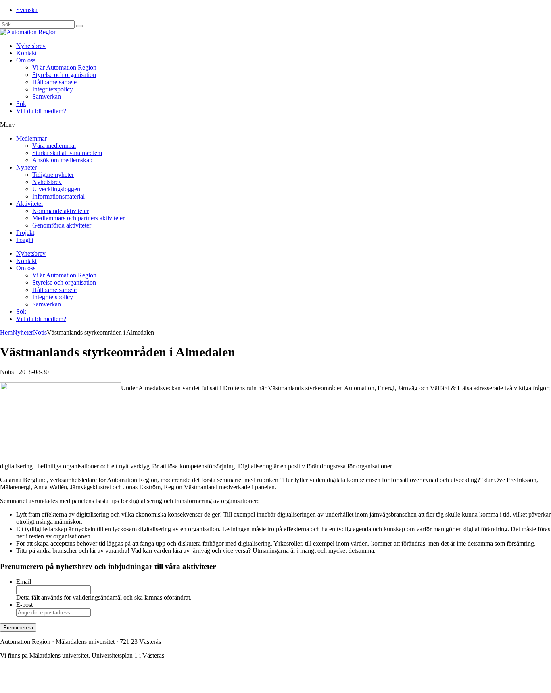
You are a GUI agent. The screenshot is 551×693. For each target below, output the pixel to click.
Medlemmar (31, 138)
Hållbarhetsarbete (54, 82)
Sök (21, 103)
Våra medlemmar (54, 145)
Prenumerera (18, 628)
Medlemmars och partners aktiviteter (78, 218)
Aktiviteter (29, 203)
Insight (24, 239)
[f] (79, 26)
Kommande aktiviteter (60, 210)
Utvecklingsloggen (56, 189)
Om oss (25, 60)
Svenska (27, 9)
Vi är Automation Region (64, 67)
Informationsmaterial (58, 196)
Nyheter (26, 167)
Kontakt (26, 53)
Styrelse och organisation (64, 74)
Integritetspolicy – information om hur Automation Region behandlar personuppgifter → (112, 682)
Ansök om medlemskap (62, 160)
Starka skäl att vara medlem (67, 152)
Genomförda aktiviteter (61, 225)
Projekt (25, 232)
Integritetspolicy (52, 89)
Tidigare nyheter (53, 174)
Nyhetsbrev (31, 45)
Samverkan (46, 96)
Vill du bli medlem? (41, 111)
